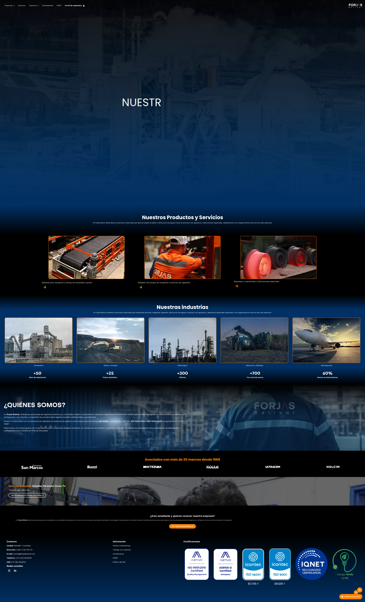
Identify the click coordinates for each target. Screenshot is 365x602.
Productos (9, 5)
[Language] (359, 590)
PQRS (59, 5)
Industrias (32, 5)
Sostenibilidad (47, 5)
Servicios (21, 5)
